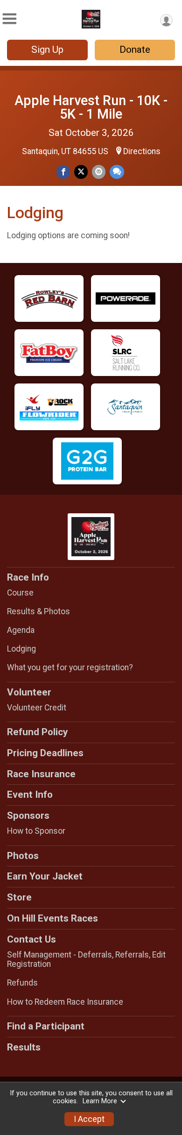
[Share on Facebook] (63, 171)
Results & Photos (38, 611)
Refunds (22, 982)
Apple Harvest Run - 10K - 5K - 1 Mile (91, 107)
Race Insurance (41, 774)
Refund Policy (37, 732)
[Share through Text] (117, 171)
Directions (142, 151)
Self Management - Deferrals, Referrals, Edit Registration (86, 959)
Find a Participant (45, 1026)
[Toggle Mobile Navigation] (9, 18)
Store (19, 897)
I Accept (89, 1119)
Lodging (21, 648)
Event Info (30, 794)
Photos (23, 855)
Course (20, 592)
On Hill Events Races (52, 918)
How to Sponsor (36, 831)
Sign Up (47, 49)
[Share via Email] (98, 171)
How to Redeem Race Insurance (65, 1002)
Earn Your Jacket (45, 876)
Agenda (21, 630)
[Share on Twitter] (81, 171)
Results (24, 1047)
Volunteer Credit (36, 707)
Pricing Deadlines (45, 753)
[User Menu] (166, 20)
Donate (134, 49)
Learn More (100, 1101)
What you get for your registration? (70, 667)
